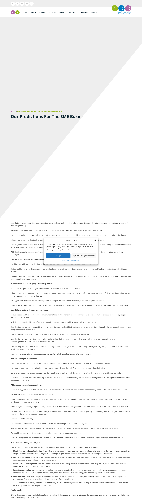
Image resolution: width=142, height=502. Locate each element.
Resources (73, 12)
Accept (58, 256)
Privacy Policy (75, 260)
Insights (62, 12)
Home (25, 12)
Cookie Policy (66, 260)
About (33, 12)
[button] (95, 240)
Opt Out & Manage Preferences (84, 256)
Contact (95, 12)
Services (42, 12)
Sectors (52, 12)
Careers (84, 12)
